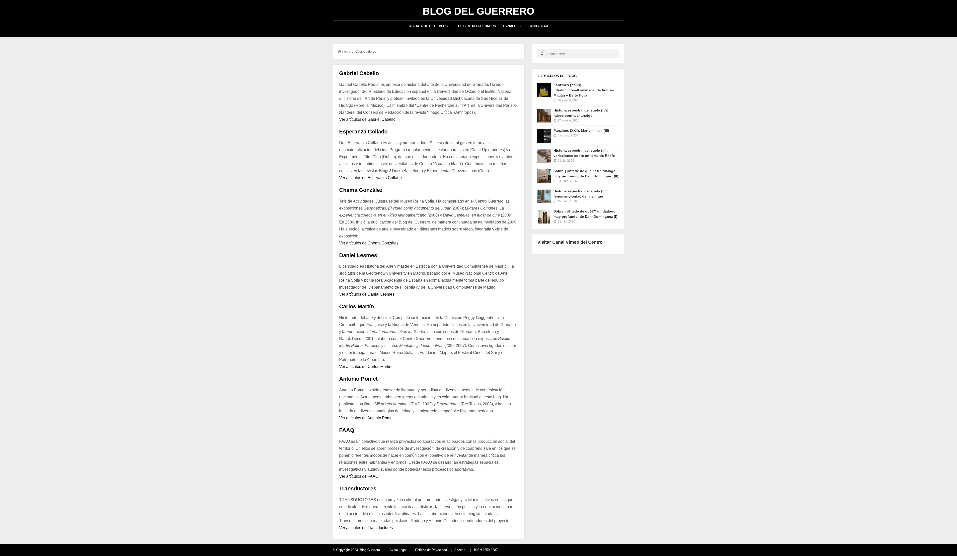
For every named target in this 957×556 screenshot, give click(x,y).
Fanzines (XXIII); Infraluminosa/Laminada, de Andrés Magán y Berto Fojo (584, 90)
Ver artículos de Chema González (369, 243)
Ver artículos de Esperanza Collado (370, 178)
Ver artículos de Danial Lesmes (366, 294)
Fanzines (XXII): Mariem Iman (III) (581, 130)
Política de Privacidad (431, 550)
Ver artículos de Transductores (366, 528)
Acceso (459, 550)
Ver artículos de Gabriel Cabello (367, 119)
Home (346, 51)
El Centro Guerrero (477, 26)
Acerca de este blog (428, 26)
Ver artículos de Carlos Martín (365, 366)
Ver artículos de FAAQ (358, 476)
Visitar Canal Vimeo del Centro (570, 242)
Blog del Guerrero (478, 11)
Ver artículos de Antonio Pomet (366, 418)
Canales (511, 26)
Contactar (538, 26)
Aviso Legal (398, 550)
